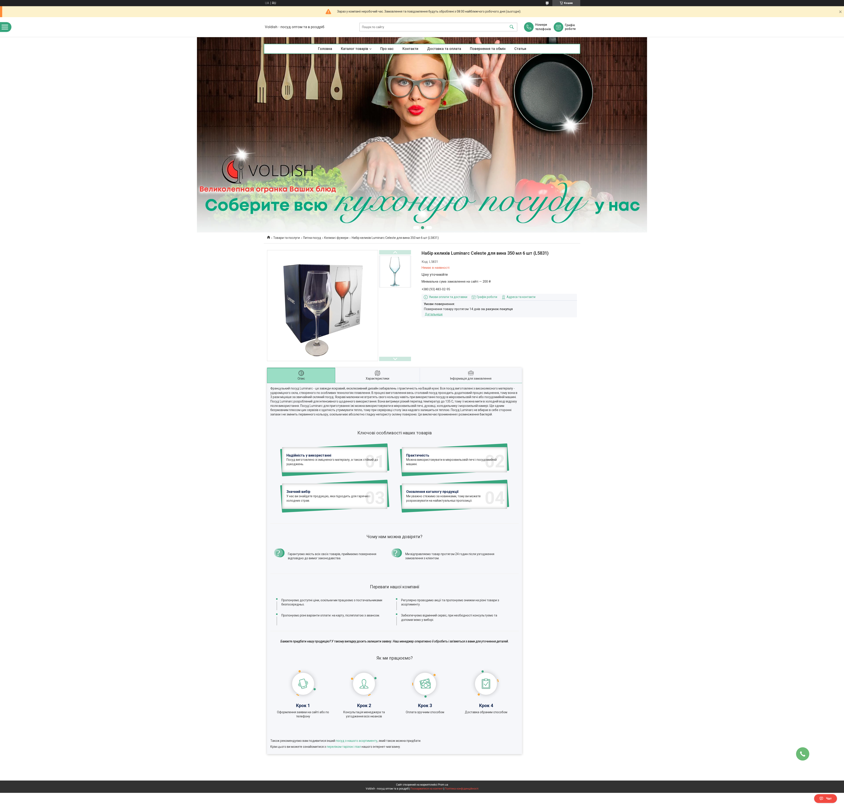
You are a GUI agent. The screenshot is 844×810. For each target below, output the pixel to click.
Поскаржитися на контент (427, 788)
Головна (325, 49)
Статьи (520, 49)
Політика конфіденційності (461, 788)
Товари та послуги (286, 238)
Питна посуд (312, 238)
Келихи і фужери (336, 238)
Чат (829, 798)
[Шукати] (511, 27)
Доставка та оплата (444, 49)
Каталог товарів (354, 49)
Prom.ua (443, 784)
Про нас (387, 49)
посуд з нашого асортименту (356, 740)
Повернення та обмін (488, 49)
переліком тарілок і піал (344, 746)
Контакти (410, 49)
